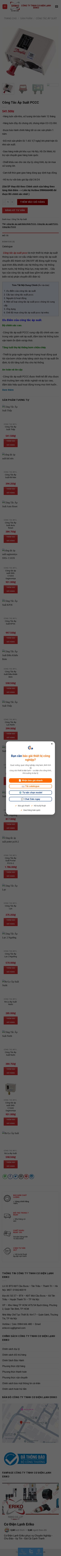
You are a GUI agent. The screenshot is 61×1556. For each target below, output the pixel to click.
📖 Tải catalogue (30, 786)
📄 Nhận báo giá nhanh (31, 780)
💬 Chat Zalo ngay (30, 799)
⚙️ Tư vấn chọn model (30, 792)
